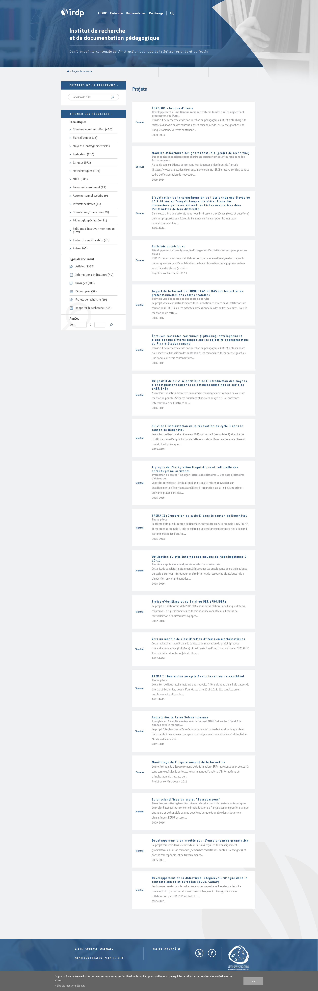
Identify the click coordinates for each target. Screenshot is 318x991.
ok (253, 981)
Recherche (116, 13)
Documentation (136, 13)
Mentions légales (88, 958)
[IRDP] (72, 12)
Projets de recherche (82, 71)
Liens (79, 949)
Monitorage (156, 13)
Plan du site (114, 958)
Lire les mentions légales (71, 985)
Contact (91, 949)
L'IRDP (102, 13)
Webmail (106, 949)
